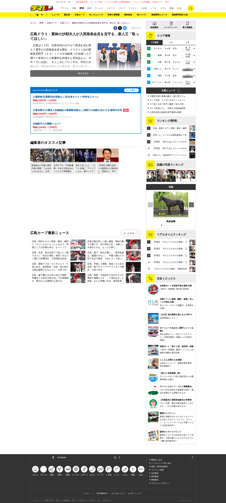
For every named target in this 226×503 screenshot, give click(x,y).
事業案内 (154, 480)
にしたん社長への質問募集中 (118, 2)
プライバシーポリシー (160, 483)
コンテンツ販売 (157, 470)
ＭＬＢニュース (96, 15)
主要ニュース (168, 90)
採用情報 (154, 476)
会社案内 (154, 473)
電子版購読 (187, 27)
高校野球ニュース (159, 15)
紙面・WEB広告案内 (159, 467)
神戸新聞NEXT (102, 493)
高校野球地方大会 (180, 15)
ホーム (33, 23)
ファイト (132, 8)
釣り (167, 2)
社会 (179, 8)
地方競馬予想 (82, 2)
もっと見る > (131, 90)
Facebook (61, 457)
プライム (64, 8)
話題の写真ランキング (170, 164)
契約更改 (128, 15)
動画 (172, 8)
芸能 (74, 8)
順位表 (67, 15)
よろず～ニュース (134, 493)
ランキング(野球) (167, 120)
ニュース (55, 15)
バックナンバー (171, 27)
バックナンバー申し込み (161, 463)
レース (153, 8)
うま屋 (143, 8)
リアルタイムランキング (171, 234)
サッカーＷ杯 (96, 2)
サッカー (99, 8)
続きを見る (83, 73)
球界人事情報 (114, 15)
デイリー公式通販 (142, 2)
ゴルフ (122, 8)
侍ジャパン (142, 15)
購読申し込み (156, 460)
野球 (82, 8)
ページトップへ (192, 457)
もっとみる (128, 233)
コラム (163, 8)
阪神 (89, 8)
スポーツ (111, 8)
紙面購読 (154, 27)
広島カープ (157, 2)
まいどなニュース (118, 493)
